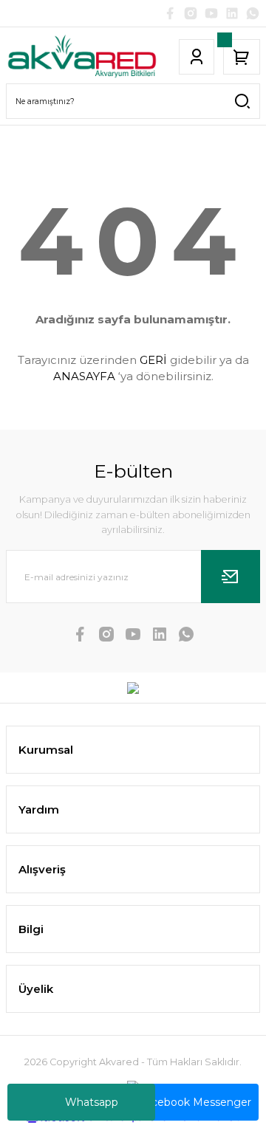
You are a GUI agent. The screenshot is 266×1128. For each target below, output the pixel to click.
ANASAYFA (84, 376)
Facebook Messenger (195, 1102)
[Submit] (230, 576)
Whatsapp (91, 1102)
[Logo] (82, 56)
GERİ (153, 360)
